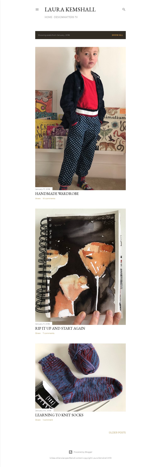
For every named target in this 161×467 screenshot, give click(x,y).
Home (48, 17)
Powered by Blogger (83, 452)
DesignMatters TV (66, 17)
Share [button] (37, 198)
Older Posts (117, 432)
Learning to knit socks (59, 414)
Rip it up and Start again (60, 328)
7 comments (48, 333)
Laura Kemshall (70, 9)
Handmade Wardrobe (57, 193)
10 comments (49, 198)
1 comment (48, 420)
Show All (117, 35)
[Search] (124, 9)
